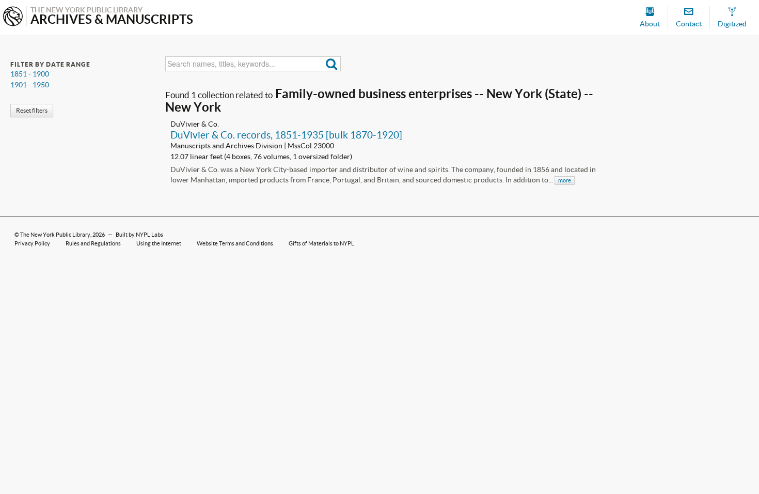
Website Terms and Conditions (235, 243)
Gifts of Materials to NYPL (321, 243)
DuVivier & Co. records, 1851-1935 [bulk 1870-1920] (286, 135)
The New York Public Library (55, 234)
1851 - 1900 (29, 74)
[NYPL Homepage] (13, 17)
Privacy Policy (32, 243)
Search (332, 63)
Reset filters (32, 110)
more (564, 180)
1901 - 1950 (29, 85)
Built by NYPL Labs (139, 234)
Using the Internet (158, 243)
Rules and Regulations (93, 243)
